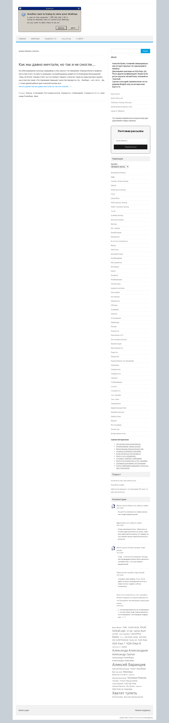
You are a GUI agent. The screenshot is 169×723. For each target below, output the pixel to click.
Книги (113, 271)
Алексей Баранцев (128, 664)
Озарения (115, 309)
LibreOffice (115, 198)
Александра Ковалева (123, 660)
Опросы (29, 93)
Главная (22, 39)
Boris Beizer (117, 627)
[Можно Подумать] (49, 31)
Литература (116, 284)
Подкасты (115, 331)
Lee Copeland (124, 634)
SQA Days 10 (116, 647)
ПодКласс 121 (51, 39)
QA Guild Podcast (120, 640)
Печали (114, 326)
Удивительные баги (118, 408)
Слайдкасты (116, 374)
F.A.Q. (113, 194)
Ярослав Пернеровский (133, 697)
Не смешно (115, 297)
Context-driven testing (119, 181)
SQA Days (142, 640)
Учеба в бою (116, 416)
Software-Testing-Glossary (121, 102)
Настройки (115, 292)
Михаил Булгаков (119, 678)
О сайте (79, 39)
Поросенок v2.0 (117, 335)
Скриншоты (66, 93)
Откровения (38, 93)
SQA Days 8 (133, 643)
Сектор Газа (130, 683)
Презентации (116, 344)
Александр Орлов (123, 654)
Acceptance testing (118, 172)
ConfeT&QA (133, 627)
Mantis (115, 637)
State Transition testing (120, 207)
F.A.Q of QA (66, 39)
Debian (113, 185)
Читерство (115, 429)
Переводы (115, 322)
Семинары (115, 365)
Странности (89, 93)
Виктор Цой (117, 672)
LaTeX (115, 634)
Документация (117, 254)
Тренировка (116, 403)
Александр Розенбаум (123, 657)
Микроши (35, 39)
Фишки (114, 421)
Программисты (117, 348)
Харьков (138, 686)
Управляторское (117, 412)
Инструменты (116, 262)
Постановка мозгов (52, 93)
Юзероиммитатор (118, 433)
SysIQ (124, 647)
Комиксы (114, 275)
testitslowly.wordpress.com (121, 107)
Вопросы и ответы (120, 675)
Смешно (114, 378)
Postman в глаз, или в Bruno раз (123, 481)
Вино (36, 96)
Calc (125, 627)
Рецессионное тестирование (122, 361)
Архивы (114, 164)
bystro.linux (115, 94)
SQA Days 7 (118, 643)
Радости (114, 352)
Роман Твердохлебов (128, 681)
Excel (143, 627)
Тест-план (115, 399)
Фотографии (116, 425)
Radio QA (133, 640)
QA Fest (142, 637)
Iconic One (124, 718)
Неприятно (115, 301)
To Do (113, 211)
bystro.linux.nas (117, 98)
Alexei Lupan (121, 505)
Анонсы (114, 224)
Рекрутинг (115, 356)
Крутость (132, 674)
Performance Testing (119, 202)
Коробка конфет (118, 485)
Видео (113, 245)
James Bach (140, 631)
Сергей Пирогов (118, 686)
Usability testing (117, 215)
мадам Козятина (117, 288)
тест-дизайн (116, 395)
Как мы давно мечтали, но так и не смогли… (57, 64)
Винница (128, 671)
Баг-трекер (115, 228)
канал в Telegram (118, 111)
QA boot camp (131, 637)
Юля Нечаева (117, 697)
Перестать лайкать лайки (138, 505)
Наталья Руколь (136, 677)
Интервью (115, 267)
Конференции (116, 279)
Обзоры (114, 305)
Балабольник (116, 232)
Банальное (115, 237)
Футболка (130, 686)
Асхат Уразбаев (138, 669)
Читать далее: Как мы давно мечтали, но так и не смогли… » (45, 86)
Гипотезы (114, 249)
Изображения (116, 258)
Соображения (77, 93)
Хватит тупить (124, 693)
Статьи (114, 386)
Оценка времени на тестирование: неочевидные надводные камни (133, 600)
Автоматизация (117, 220)
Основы (115, 681)
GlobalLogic (119, 630)
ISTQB (130, 631)
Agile (113, 177)
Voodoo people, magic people (132, 572)
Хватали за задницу (122, 689)
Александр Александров (130, 650)
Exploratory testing (118, 190)
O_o (122, 637)
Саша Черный (117, 684)
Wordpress (148, 718)
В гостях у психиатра (119, 241)
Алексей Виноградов (120, 669)
